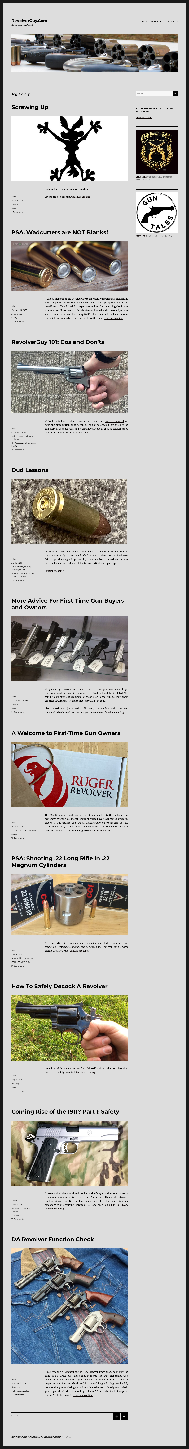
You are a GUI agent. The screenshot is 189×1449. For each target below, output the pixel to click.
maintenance (29, 443)
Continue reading (80, 196)
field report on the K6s (74, 1371)
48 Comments (17, 212)
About (154, 21)
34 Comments (17, 321)
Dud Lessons (29, 470)
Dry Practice (16, 443)
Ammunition (17, 314)
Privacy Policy (35, 1437)
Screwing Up (30, 107)
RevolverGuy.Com (29, 20)
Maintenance (17, 436)
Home (143, 21)
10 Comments (17, 838)
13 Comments (17, 1219)
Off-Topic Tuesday (19, 830)
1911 (13, 1215)
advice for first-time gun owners (97, 689)
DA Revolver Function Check (52, 1239)
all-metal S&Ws (118, 1204)
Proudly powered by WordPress (57, 1437)
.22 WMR (21, 962)
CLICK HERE (141, 177)
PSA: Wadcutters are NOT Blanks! (59, 232)
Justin (14, 1201)
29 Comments (17, 450)
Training (15, 204)
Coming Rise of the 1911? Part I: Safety (65, 1111)
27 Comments (17, 966)
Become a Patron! (144, 117)
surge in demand (114, 421)
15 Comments (17, 1395)
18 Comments (17, 1091)
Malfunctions (17, 573)
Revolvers (28, 958)
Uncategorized (18, 570)
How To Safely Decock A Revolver (59, 986)
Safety (14, 208)
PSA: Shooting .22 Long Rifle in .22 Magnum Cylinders (60, 861)
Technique (29, 436)
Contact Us (171, 21)
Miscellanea (16, 1208)
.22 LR (14, 962)
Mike (13, 196)
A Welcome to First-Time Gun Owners (65, 733)
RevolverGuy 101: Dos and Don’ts (57, 342)
